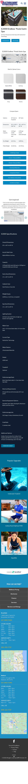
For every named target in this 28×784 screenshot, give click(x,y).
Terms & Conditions (14, 745)
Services (14, 602)
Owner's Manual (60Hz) (15, 157)
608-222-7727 (6, 710)
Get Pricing (15, 40)
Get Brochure (5, 40)
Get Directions (6, 620)
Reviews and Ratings (14, 607)
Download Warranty (15, 167)
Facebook (14, 741)
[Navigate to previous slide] (2, 218)
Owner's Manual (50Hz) (15, 162)
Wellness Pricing (14, 590)
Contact (14, 749)
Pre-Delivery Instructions (14, 177)
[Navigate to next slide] (26, 218)
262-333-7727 (6, 647)
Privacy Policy (15, 747)
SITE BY (14, 755)
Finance (13, 598)
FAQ (15, 751)
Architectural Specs (14, 182)
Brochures (14, 594)
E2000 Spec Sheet (14, 152)
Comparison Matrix (14, 172)
